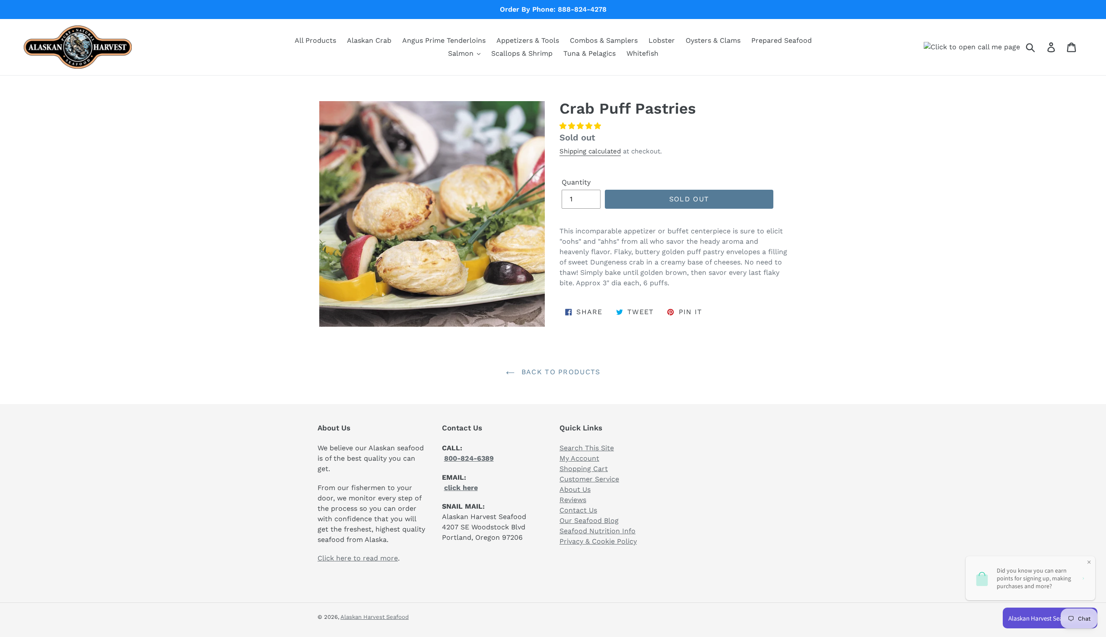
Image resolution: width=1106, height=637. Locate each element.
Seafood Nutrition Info (597, 531)
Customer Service (589, 479)
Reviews (572, 500)
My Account (579, 458)
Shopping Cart (583, 469)
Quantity (576, 182)
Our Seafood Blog (589, 520)
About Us (575, 489)
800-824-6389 (469, 458)
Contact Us (578, 510)
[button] (580, 126)
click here (461, 488)
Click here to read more (358, 558)
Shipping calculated (590, 151)
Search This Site (586, 448)
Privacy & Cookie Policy (598, 541)
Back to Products (560, 372)
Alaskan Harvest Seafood (374, 617)
